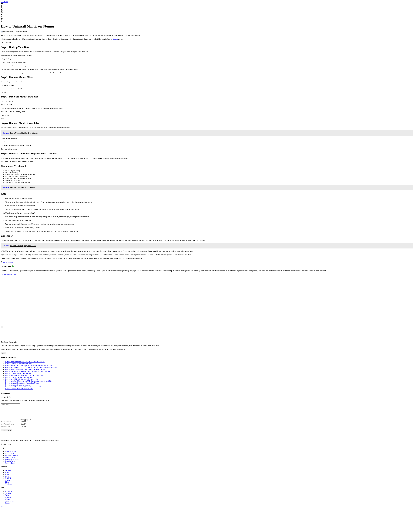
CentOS (8, 470)
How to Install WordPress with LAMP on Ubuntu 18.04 (24, 387)
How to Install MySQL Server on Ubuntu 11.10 (21, 379)
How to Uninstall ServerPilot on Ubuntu (19, 389)
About (7, 499)
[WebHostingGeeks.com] (6, 437)
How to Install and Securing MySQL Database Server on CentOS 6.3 (28, 381)
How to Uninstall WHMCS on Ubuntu (18, 377)
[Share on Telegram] (2, 19)
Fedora (7, 474)
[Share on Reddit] (2, 10)
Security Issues (10, 463)
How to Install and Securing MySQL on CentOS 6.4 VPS (25, 362)
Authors (8, 497)
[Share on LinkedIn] (1, 15)
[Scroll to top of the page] (2, 507)
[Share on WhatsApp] (1, 21)
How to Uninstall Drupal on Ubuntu (17, 385)
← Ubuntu (4, 2)
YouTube (8, 493)
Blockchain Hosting (12, 459)
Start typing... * (25, 420)
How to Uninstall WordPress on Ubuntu (18, 364)
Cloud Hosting (10, 457)
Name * (23, 422)
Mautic (5, 262)
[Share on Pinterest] (2, 12)
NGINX (8, 478)
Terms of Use (9, 501)
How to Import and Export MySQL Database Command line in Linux (29, 365)
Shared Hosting (10, 451)
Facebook (8, 491)
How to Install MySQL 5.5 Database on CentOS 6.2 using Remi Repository (31, 367)
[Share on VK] (1, 17)
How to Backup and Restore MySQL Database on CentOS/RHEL (27, 371)
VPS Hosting (9, 453)
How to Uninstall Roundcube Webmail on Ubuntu (22, 383)
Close (3, 353)
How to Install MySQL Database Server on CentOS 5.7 (24, 375)
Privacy (7, 503)
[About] (2, 327)
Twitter (7, 495)
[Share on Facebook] (1, 6)
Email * (23, 424)
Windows (8, 484)
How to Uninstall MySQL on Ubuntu (18, 373)
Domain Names (10, 461)
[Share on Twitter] (2, 8)
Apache (7, 480)
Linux (7, 482)
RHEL (7, 476)
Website (23, 426)
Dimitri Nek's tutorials (8, 274)
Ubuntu (115, 39)
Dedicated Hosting (11, 455)
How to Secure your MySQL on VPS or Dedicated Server (25, 369)
